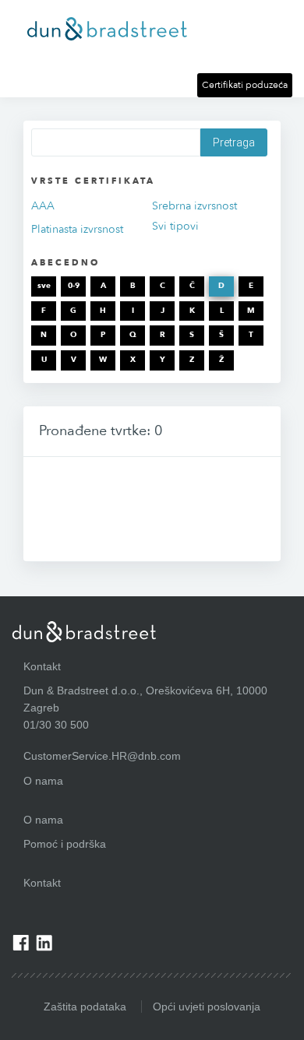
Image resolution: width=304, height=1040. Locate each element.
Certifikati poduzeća (245, 85)
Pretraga (234, 142)
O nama (43, 819)
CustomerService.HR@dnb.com (102, 756)
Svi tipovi (175, 226)
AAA (43, 206)
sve (44, 285)
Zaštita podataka (85, 1006)
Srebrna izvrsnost (194, 206)
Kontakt (42, 883)
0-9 (74, 285)
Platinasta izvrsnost (77, 229)
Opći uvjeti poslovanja (206, 1006)
